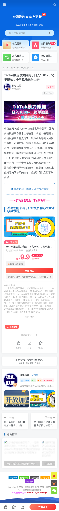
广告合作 (45, 477)
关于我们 (35, 477)
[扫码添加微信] (54, 490)
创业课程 (15, 67)
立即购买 (29, 270)
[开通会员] (54, 483)
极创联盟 (16, 85)
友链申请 (13, 477)
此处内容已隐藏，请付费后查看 (31, 188)
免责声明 (24, 477)
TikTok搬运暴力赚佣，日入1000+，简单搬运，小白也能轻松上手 (29, 77)
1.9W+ (26, 380)
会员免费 (25, 67)
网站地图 (29, 481)
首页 (6, 67)
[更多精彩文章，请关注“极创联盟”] (29, 226)
